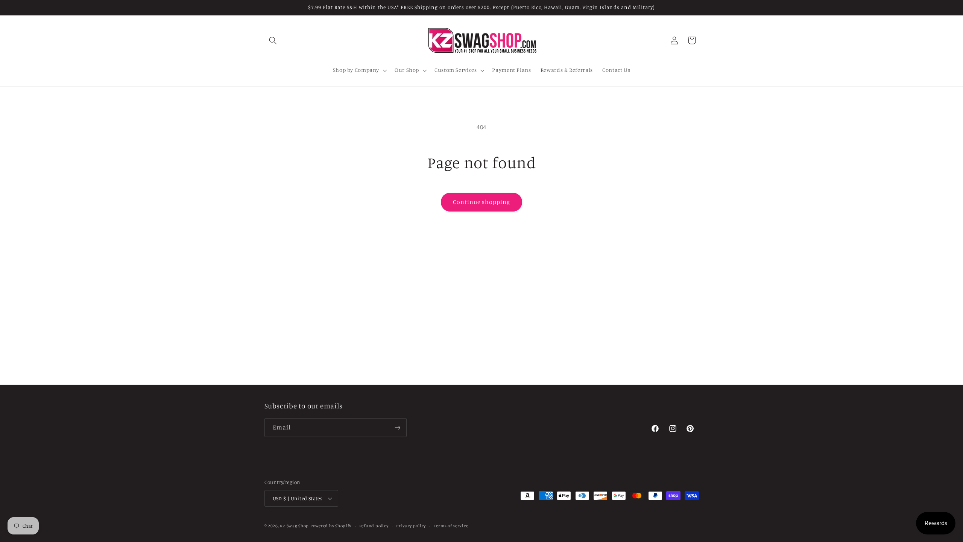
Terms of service (451, 525)
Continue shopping (481, 202)
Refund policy (374, 525)
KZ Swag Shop (294, 525)
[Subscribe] (397, 428)
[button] (273, 40)
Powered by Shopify (330, 525)
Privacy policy (411, 525)
